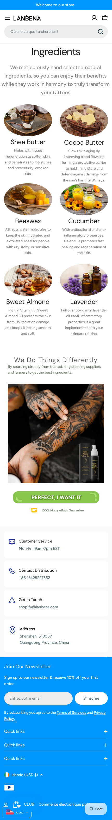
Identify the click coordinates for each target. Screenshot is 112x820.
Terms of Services (71, 712)
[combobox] (56, 31)
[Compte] (94, 18)
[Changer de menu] (7, 18)
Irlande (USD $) (24, 774)
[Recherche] (100, 31)
